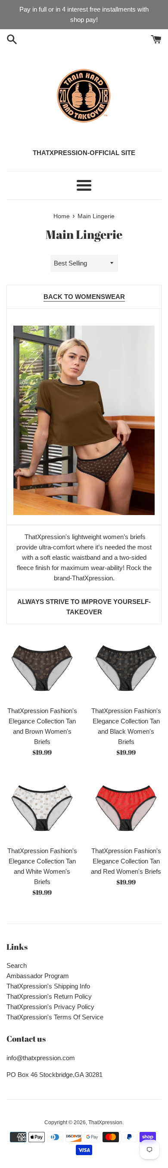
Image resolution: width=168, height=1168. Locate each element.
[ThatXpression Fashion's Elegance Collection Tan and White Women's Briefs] (42, 806)
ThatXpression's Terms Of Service (54, 1017)
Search (16, 965)
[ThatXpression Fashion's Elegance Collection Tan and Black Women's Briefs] (126, 666)
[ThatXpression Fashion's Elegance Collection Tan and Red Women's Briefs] (126, 806)
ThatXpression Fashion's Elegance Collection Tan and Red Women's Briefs (126, 861)
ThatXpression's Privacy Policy (50, 1006)
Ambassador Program (37, 975)
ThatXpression (105, 1122)
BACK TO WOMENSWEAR (84, 296)
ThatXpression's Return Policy (49, 996)
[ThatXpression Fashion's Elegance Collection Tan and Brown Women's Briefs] (42, 666)
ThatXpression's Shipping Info (48, 986)
